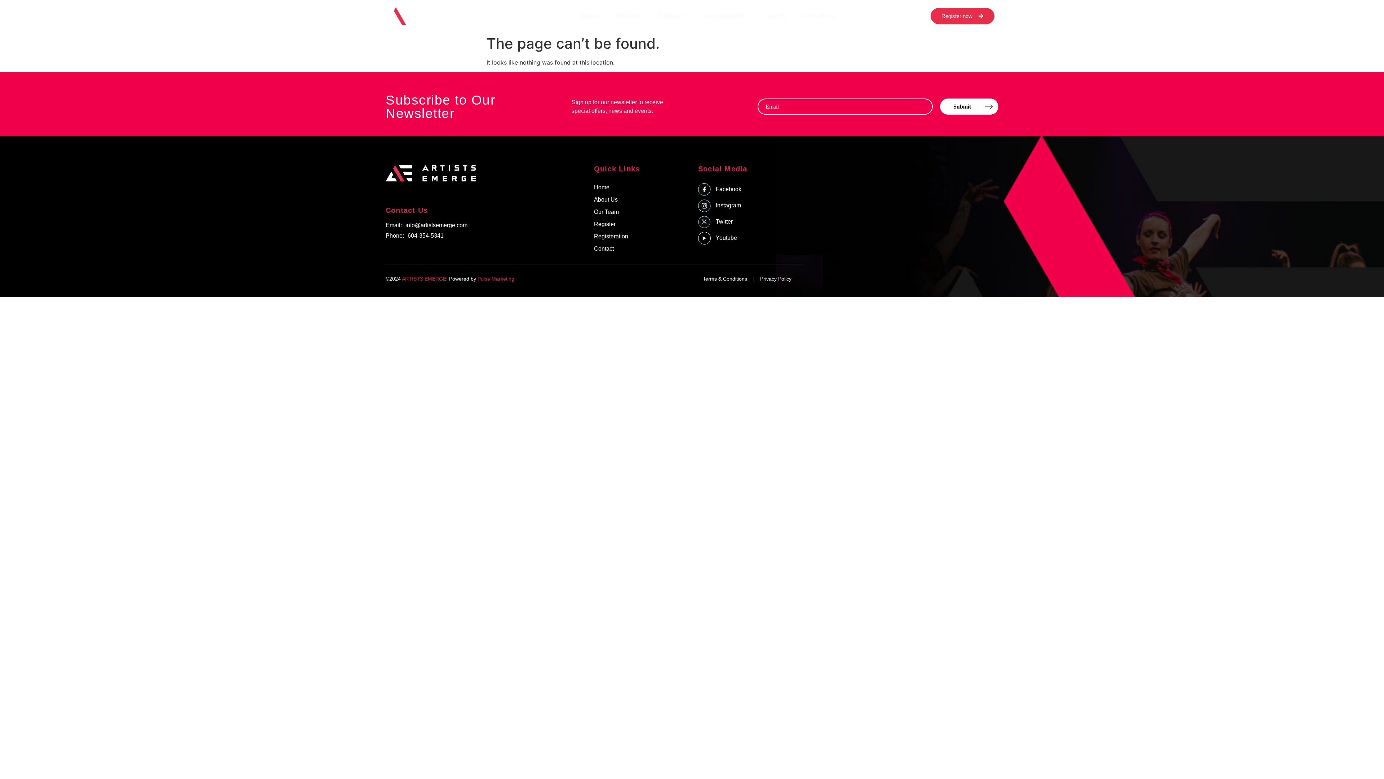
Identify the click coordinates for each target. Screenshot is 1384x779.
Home (591, 15)
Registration (723, 15)
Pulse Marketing (496, 279)
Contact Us (817, 15)
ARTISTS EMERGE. (425, 279)
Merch (776, 15)
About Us (629, 15)
